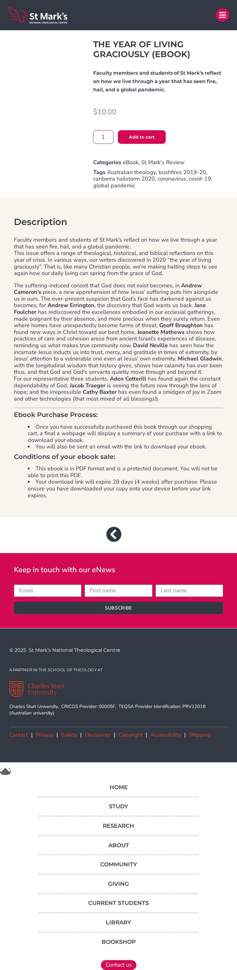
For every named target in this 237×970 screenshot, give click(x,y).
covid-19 (200, 178)
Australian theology (131, 172)
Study (118, 806)
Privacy (44, 735)
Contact (18, 735)
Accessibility (165, 735)
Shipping (200, 735)
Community (118, 864)
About (118, 845)
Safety (69, 735)
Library (118, 922)
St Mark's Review (163, 162)
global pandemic (114, 185)
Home (119, 787)
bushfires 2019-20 (182, 172)
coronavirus (172, 178)
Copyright (130, 735)
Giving (118, 883)
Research (118, 825)
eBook (131, 162)
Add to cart (142, 137)
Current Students (118, 903)
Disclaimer (98, 735)
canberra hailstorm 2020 (124, 178)
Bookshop (119, 942)
